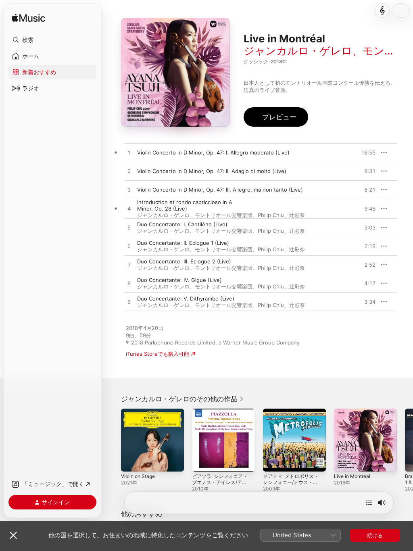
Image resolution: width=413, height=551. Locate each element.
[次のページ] (405, 440)
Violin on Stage (138, 476)
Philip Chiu (271, 215)
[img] (28, 18)
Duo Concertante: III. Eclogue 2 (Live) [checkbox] (184, 261)
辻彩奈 (297, 215)
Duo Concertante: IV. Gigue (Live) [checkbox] (179, 280)
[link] (182, 398)
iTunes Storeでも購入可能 (157, 354)
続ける (375, 535)
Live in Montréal (352, 476)
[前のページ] (113, 440)
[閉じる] (13, 535)
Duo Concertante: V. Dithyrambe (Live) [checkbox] (185, 298)
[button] (52, 40)
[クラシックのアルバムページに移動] (382, 10)
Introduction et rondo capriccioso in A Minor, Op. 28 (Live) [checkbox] (184, 205)
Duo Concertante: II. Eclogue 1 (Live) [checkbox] (183, 243)
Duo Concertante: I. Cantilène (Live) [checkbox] (182, 224)
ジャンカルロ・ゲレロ (298, 50)
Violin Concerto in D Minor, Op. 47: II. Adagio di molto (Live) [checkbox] (211, 171)
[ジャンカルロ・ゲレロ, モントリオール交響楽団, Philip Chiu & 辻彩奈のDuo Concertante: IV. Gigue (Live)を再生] (129, 283)
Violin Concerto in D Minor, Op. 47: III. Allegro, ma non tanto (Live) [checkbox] (220, 189)
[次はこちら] (369, 502)
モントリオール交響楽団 (223, 215)
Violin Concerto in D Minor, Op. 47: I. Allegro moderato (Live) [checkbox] (213, 152)
